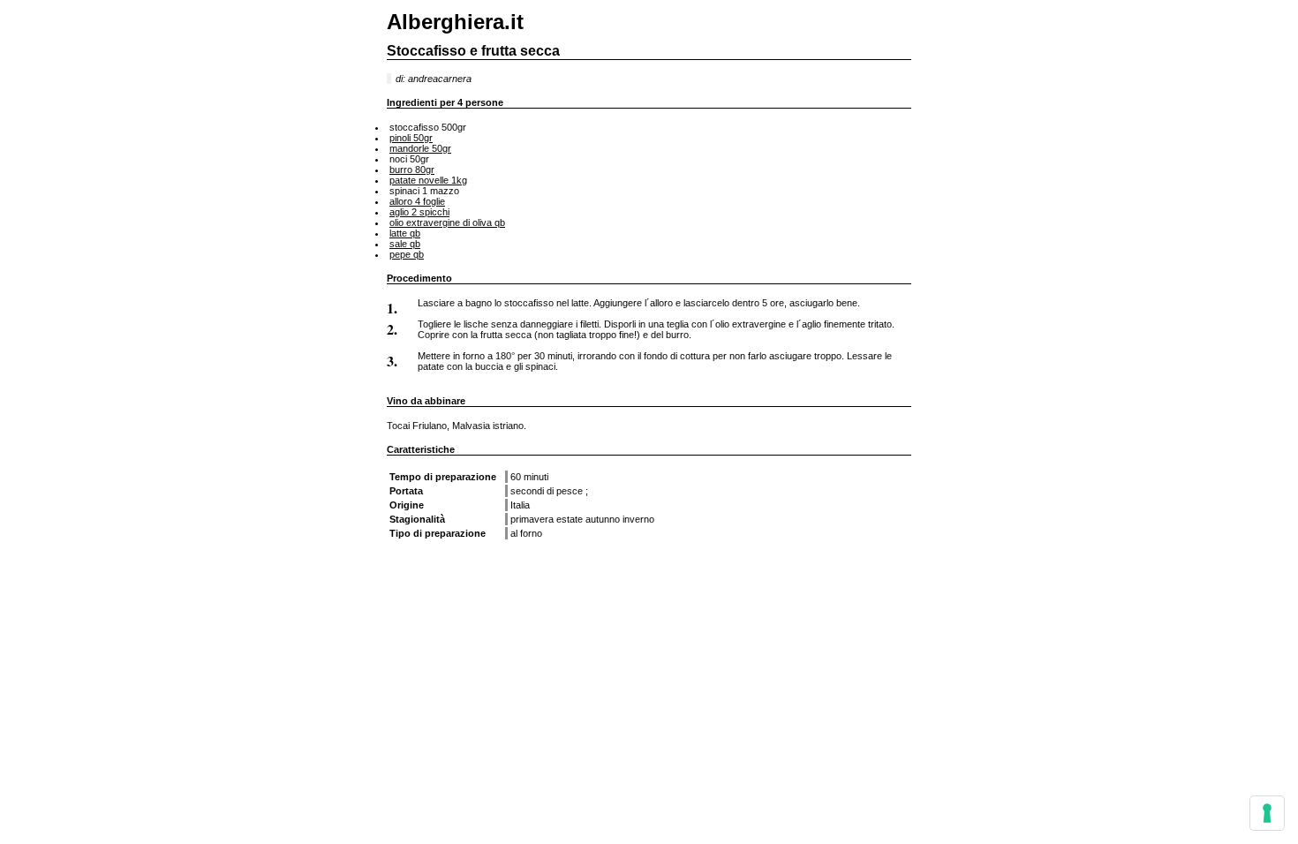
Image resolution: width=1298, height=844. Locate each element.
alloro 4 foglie (417, 201)
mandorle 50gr (420, 148)
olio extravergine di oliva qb (447, 222)
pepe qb (406, 254)
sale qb (404, 243)
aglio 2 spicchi (419, 212)
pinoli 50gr (411, 137)
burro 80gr (411, 169)
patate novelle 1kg (428, 180)
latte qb (404, 233)
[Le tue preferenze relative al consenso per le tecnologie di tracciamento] (1267, 813)
